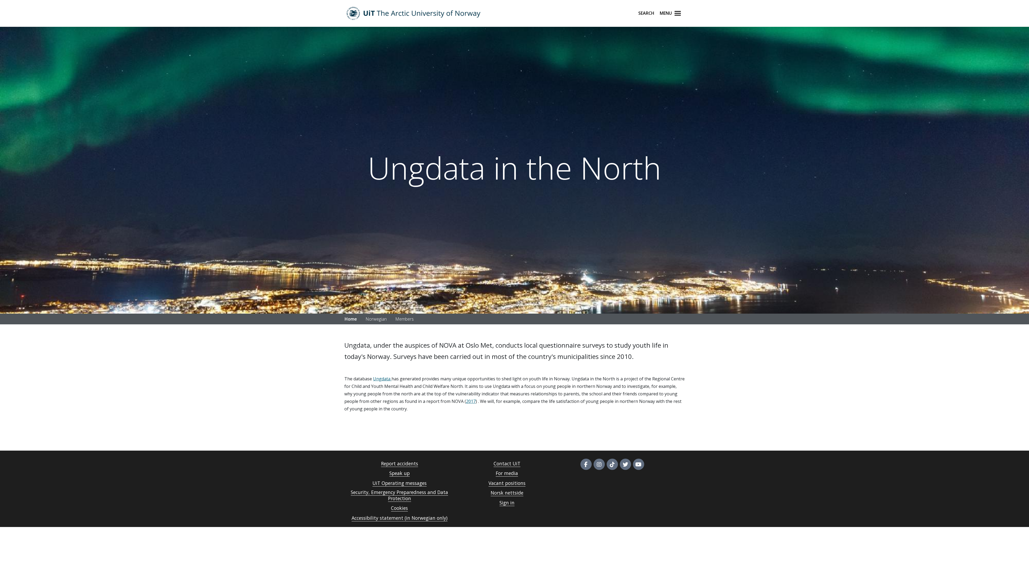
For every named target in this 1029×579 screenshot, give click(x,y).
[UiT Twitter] (625, 464)
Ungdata (382, 379)
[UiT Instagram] (599, 464)
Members (404, 319)
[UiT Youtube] (638, 464)
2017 (471, 401)
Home (351, 319)
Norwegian (376, 319)
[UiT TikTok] (612, 464)
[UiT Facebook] (586, 464)
